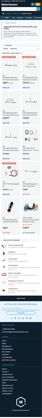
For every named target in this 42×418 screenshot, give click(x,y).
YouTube (30, 318)
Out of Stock (26, 194)
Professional (7, 349)
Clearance (8, 45)
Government (7, 357)
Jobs (4, 383)
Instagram (19, 318)
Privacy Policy (8, 388)
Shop (4, 341)
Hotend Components (10, 23)
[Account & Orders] (33, 4)
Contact (5, 372)
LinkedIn (23, 318)
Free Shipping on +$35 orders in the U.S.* (13, 1)
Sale (13, 17)
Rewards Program (9, 380)
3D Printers (28, 17)
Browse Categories (11, 53)
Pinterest (26, 318)
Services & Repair (9, 360)
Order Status (7, 374)
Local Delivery (8, 377)
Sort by (6, 48)
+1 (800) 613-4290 (8, 329)
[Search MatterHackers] (38, 9)
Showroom (6, 346)
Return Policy (7, 385)
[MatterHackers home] (9, 4)
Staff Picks (20, 17)
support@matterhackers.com (15, 332)
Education (6, 352)
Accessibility (7, 394)
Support (5, 354)
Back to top (21, 298)
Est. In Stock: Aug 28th (29, 232)
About (4, 369)
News (4, 343)
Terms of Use (7, 391)
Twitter (15, 318)
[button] (20, 13)
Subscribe (21, 313)
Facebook (11, 318)
